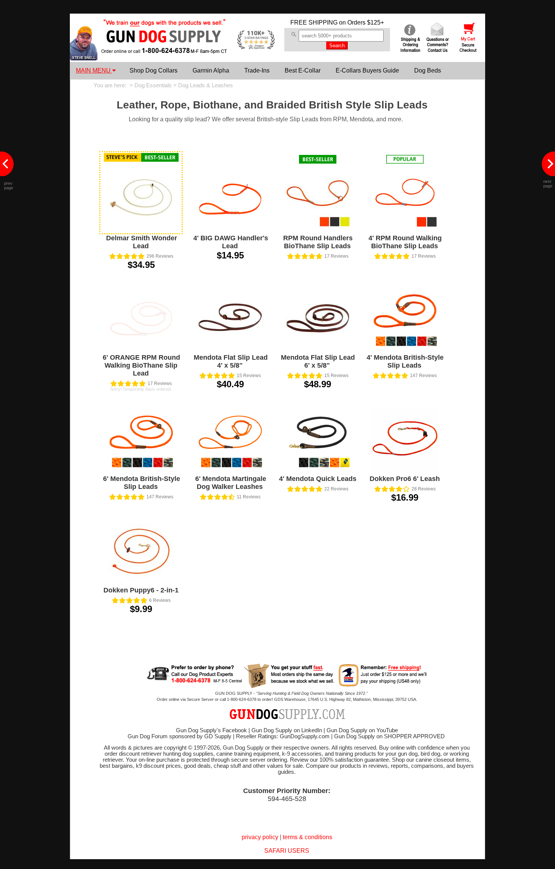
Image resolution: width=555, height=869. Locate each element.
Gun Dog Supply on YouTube (362, 730)
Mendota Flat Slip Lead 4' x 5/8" (231, 361)
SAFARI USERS (286, 850)
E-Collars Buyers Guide (367, 70)
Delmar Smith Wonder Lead (141, 242)
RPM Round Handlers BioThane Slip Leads (318, 242)
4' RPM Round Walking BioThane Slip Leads (405, 242)
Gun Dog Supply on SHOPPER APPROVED (389, 736)
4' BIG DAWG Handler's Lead (230, 242)
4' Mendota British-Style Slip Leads (405, 361)
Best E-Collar (303, 70)
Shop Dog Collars (153, 70)
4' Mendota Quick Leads (317, 478)
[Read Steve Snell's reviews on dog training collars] (83, 58)
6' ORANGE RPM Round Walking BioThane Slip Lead (141, 365)
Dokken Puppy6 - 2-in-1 (141, 590)
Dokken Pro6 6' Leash (405, 478)
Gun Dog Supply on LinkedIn (286, 730)
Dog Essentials (153, 85)
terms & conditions (307, 837)
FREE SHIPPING (314, 22)
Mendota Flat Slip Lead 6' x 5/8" (318, 361)
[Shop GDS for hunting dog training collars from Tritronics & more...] (164, 48)
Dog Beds (427, 70)
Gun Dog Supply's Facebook (211, 730)
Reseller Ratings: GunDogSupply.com (283, 736)
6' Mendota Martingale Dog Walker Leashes (230, 482)
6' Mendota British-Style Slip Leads (141, 482)
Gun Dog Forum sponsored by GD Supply (179, 736)
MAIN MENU (94, 70)
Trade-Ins (257, 70)
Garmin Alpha (211, 70)
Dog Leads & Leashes (205, 85)
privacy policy (260, 837)
